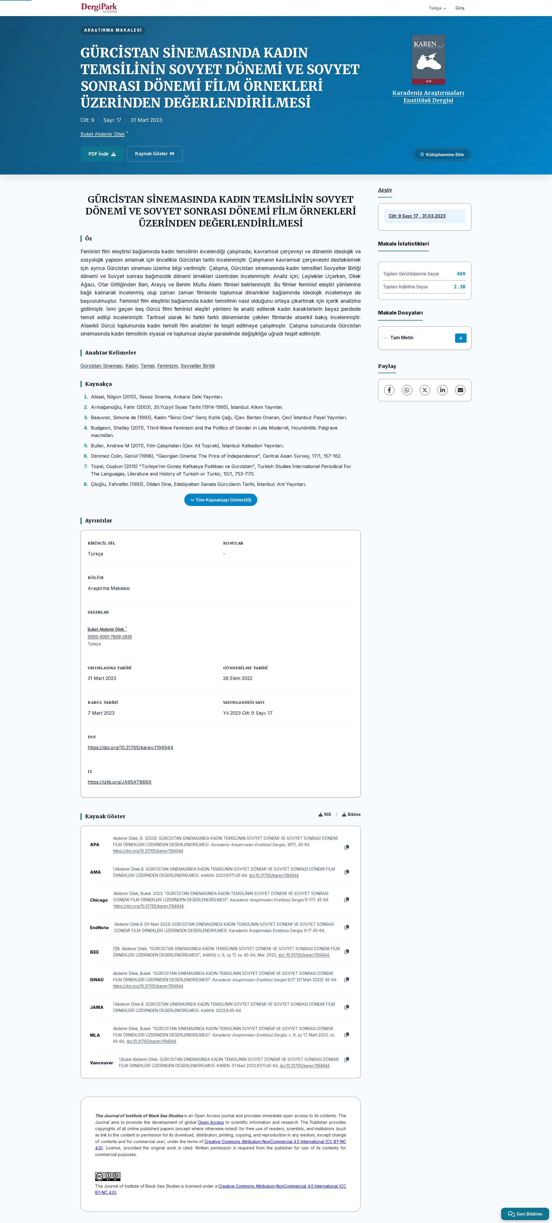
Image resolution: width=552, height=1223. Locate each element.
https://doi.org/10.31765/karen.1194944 (130, 747)
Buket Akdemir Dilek (102, 134)
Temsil (147, 366)
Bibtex (354, 814)
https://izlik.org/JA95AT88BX (120, 782)
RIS (327, 814)
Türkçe (435, 8)
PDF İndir (99, 154)
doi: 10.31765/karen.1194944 (303, 955)
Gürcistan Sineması (101, 366)
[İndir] (461, 338)
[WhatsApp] (407, 390)
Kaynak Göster (151, 153)
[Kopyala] (346, 847)
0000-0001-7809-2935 (110, 636)
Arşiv (385, 190)
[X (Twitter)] (425, 390)
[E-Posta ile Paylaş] (460, 390)
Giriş (460, 7)
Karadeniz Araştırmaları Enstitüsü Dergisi (428, 96)
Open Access (211, 1122)
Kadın (131, 366)
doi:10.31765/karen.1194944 (274, 875)
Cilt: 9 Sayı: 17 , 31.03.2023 (417, 216)
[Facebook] (389, 390)
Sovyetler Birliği (198, 366)
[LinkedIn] (442, 390)
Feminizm (167, 366)
